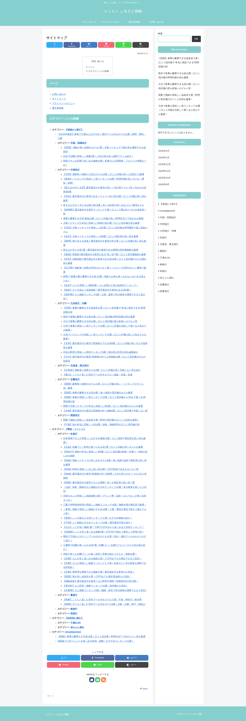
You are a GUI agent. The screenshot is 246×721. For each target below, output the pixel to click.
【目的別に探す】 (74, 618)
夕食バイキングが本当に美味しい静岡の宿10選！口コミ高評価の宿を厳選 (101, 223)
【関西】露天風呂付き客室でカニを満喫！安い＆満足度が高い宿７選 (99, 482)
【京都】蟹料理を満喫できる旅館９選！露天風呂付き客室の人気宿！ (99, 572)
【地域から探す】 (74, 129)
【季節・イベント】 (75, 429)
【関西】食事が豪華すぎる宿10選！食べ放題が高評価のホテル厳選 (98, 392)
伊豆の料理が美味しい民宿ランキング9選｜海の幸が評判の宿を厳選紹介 (100, 352)
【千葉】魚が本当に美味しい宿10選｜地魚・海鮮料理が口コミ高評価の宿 (101, 424)
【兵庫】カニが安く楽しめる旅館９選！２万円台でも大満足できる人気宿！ (102, 558)
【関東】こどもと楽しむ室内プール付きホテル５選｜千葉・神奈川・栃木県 (102, 599)
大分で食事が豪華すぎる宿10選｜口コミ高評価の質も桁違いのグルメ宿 (100, 321)
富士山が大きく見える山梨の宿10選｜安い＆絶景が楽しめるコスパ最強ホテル (103, 205)
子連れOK (75, 622)
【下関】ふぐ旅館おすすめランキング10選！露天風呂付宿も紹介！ (98, 522)
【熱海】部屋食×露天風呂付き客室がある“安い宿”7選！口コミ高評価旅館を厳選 (104, 254)
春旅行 (73, 609)
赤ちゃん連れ (77, 627)
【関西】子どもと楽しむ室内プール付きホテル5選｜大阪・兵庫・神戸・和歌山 (104, 604)
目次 (94, 61)
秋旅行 (73, 613)
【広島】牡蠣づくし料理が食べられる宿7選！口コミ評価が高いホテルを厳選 (103, 447)
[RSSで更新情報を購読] (103, 679)
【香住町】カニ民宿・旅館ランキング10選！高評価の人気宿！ (95, 585)
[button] (140, 45)
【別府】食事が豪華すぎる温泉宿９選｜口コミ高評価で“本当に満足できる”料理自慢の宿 (179, 62)
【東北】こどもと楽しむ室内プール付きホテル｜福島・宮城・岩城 (97, 374)
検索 (160, 33)
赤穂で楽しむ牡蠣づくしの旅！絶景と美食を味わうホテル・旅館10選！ (100, 554)
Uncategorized (73, 632)
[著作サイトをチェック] (91, 679)
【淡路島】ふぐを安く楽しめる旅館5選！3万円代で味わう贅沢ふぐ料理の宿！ (103, 532)
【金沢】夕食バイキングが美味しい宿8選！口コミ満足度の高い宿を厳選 (100, 236)
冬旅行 (73, 433)
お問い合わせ (59, 94)
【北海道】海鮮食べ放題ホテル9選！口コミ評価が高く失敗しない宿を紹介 (102, 370)
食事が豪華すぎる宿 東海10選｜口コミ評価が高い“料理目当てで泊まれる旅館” (103, 218)
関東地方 (75, 415)
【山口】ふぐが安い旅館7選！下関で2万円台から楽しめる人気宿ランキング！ (103, 527)
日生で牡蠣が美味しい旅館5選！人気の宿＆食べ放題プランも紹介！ (98, 156)
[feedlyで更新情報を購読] (97, 679)
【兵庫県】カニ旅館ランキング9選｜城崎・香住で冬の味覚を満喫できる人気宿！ (105, 590)
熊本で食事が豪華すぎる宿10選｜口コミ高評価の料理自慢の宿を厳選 (99, 316)
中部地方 (75, 169)
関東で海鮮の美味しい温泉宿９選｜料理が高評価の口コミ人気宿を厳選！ (101, 420)
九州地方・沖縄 (78, 303)
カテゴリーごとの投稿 (98, 71)
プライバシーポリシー (63, 103)
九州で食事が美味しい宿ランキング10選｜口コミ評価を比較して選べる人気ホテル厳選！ (179, 110)
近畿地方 (75, 379)
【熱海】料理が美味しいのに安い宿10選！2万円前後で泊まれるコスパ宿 (101, 469)
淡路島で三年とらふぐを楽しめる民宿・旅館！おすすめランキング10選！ (96, 641)
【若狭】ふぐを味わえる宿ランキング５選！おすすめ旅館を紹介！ (97, 518)
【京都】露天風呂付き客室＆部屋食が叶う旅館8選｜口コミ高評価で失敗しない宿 (105, 410)
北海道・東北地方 (79, 365)
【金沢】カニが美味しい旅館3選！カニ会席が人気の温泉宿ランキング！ (100, 285)
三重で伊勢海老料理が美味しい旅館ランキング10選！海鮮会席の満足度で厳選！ (104, 504)
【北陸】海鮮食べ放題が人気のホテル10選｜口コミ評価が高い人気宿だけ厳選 (103, 174)
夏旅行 (73, 595)
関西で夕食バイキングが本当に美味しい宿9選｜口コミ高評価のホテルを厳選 (103, 406)
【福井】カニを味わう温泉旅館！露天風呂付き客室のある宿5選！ (97, 290)
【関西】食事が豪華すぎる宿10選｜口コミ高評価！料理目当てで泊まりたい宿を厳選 (101, 636)
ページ (91, 67)
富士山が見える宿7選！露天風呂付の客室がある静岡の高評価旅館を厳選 (100, 250)
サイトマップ (59, 99)
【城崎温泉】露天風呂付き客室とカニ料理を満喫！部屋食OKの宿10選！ (100, 581)
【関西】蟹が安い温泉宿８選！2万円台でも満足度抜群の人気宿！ (97, 576)
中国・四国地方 (78, 143)
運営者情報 (58, 108)
